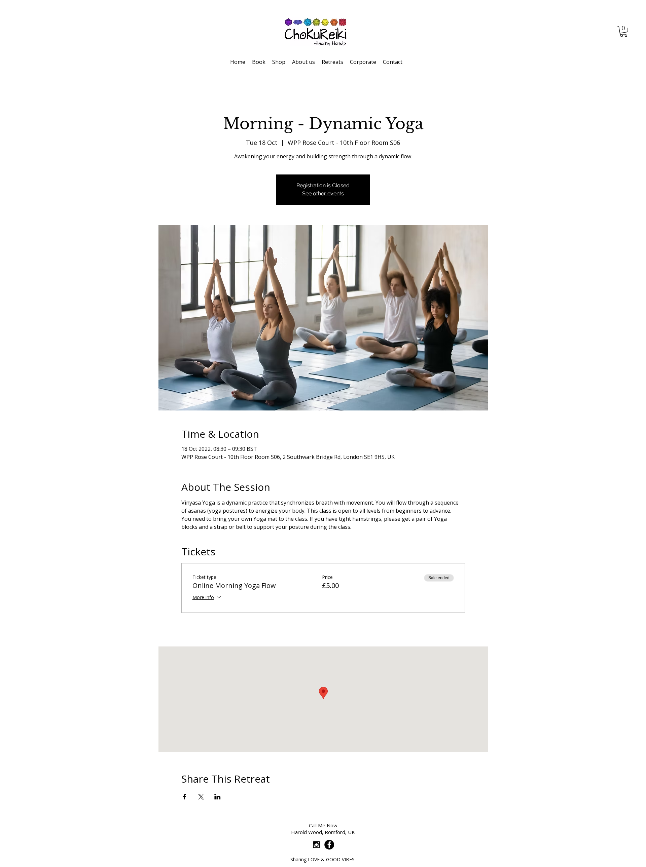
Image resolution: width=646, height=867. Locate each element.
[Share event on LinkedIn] (217, 796)
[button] (623, 31)
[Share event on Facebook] (184, 796)
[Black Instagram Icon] (316, 845)
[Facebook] (329, 845)
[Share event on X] (201, 796)
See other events (323, 193)
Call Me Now (323, 825)
